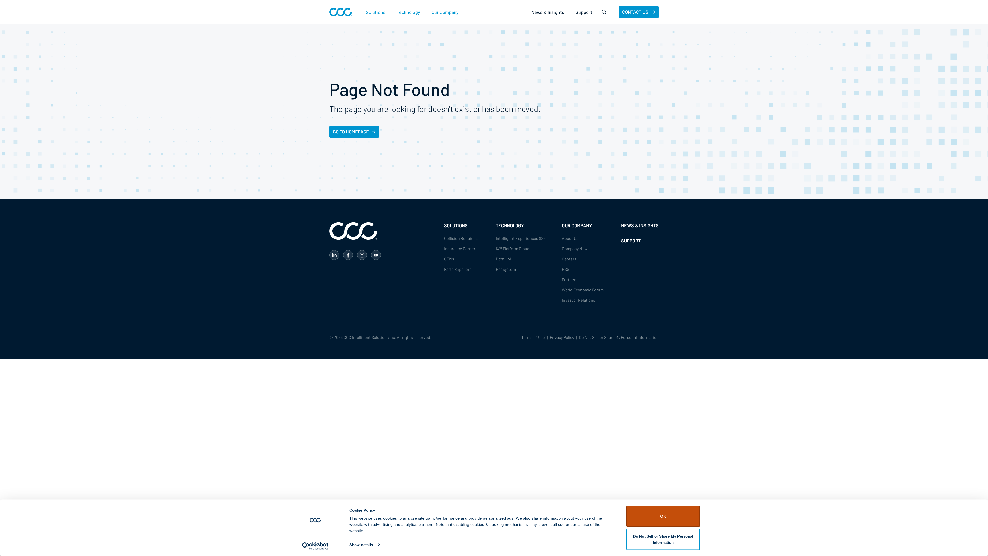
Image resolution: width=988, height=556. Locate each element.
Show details (361, 545)
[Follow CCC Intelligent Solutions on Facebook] (348, 255)
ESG (565, 269)
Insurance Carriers (461, 248)
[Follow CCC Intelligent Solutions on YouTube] (376, 255)
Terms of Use (533, 337)
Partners (570, 279)
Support (584, 12)
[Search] (604, 12)
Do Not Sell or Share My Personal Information (663, 539)
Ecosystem (506, 269)
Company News (576, 248)
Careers (569, 258)
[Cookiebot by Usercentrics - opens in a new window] (315, 546)
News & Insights (547, 12)
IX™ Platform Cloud (513, 248)
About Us (570, 238)
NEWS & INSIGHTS (640, 225)
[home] (340, 12)
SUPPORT (631, 241)
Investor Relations (578, 300)
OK (663, 516)
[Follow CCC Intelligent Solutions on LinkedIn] (334, 255)
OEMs (449, 258)
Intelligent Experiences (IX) (520, 238)
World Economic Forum (583, 289)
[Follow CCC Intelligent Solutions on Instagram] (362, 255)
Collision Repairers (461, 238)
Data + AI (503, 258)
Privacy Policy (562, 337)
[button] (375, 12)
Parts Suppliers (458, 269)
